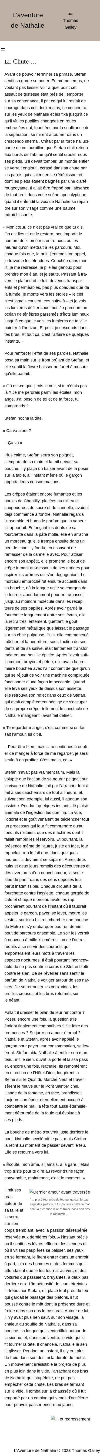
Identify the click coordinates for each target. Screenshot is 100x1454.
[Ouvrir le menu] (3, 49)
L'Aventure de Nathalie (35, 1450)
